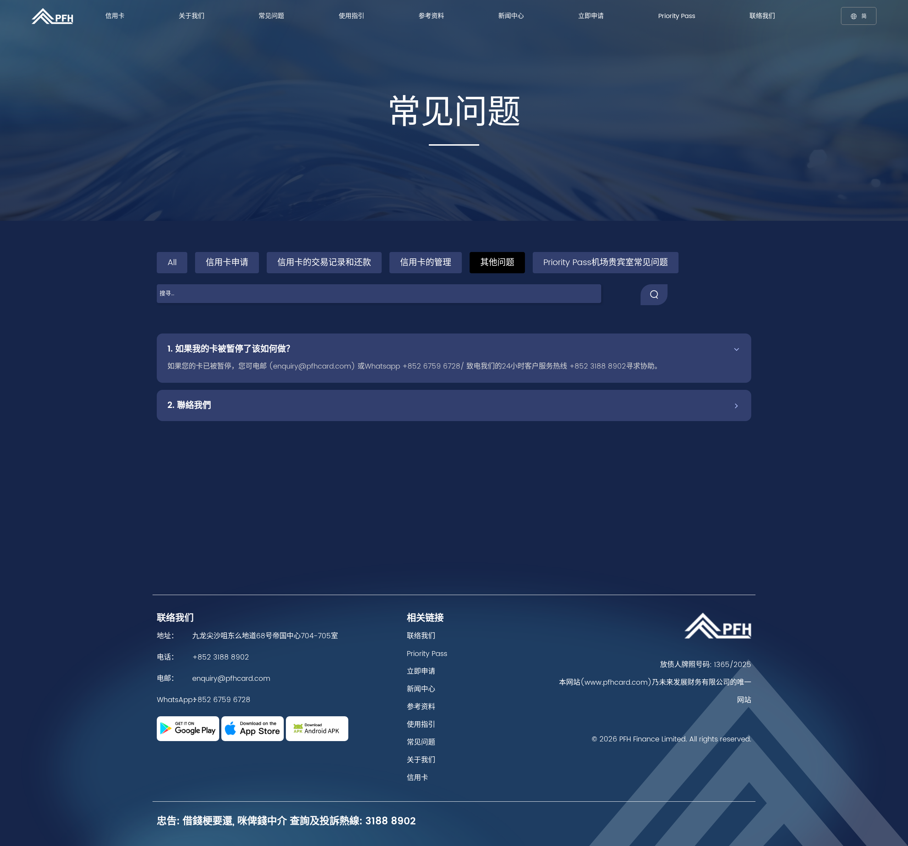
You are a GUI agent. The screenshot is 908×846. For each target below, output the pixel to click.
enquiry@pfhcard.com (231, 679)
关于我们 (191, 16)
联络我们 (762, 16)
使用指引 (351, 16)
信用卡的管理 (425, 263)
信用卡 (114, 16)
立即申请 (591, 16)
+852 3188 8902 (220, 657)
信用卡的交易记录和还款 (324, 263)
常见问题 (271, 16)
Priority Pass (676, 16)
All (172, 263)
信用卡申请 (227, 263)
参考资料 (431, 16)
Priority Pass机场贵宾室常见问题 (605, 263)
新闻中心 (511, 16)
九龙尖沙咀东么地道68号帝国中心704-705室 (265, 636)
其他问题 (497, 263)
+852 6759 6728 (221, 700)
